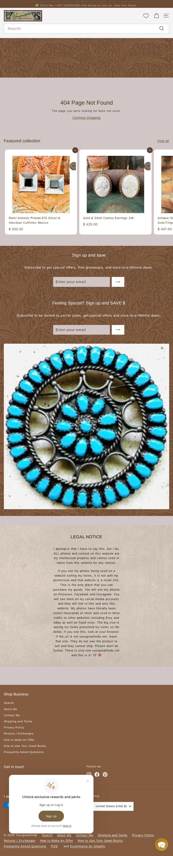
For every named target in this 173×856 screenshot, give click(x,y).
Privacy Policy (14, 727)
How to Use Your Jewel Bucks (25, 746)
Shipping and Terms (18, 721)
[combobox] (86, 29)
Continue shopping (86, 117)
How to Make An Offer (19, 739)
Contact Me (12, 715)
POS (54, 846)
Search (9, 702)
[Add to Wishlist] (73, 166)
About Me (10, 709)
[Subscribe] (118, 282)
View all (163, 141)
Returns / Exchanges (19, 733)
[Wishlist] (146, 16)
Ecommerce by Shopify (87, 846)
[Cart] (156, 15)
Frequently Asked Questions (24, 752)
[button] (161, 844)
